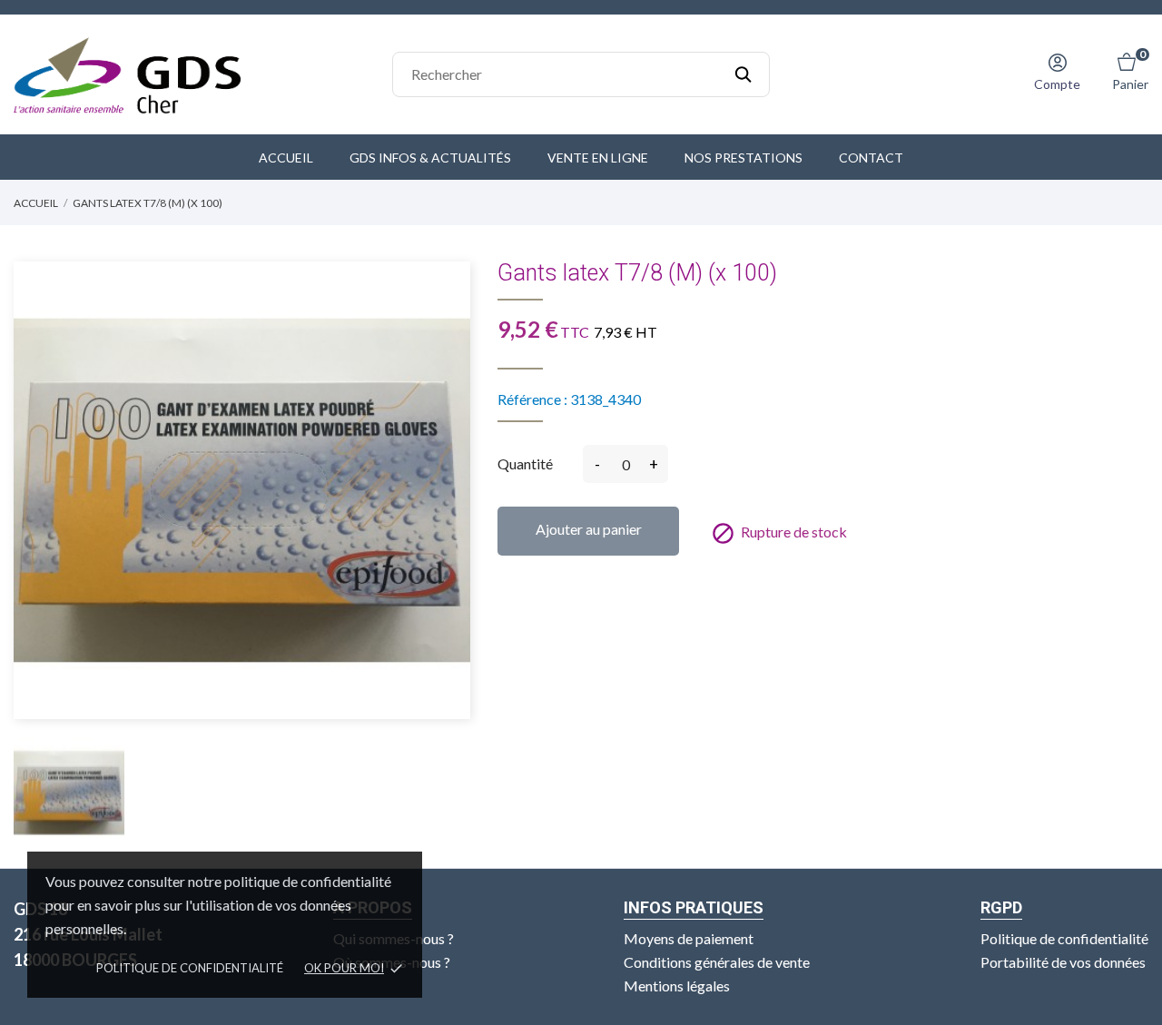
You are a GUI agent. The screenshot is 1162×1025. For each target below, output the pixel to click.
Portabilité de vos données (1063, 962)
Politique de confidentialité (189, 968)
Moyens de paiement (688, 938)
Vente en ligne (597, 157)
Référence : (532, 399)
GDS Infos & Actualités (430, 157)
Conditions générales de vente (717, 962)
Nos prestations (743, 157)
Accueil (286, 157)
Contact (871, 157)
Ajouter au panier (589, 528)
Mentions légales (677, 985)
